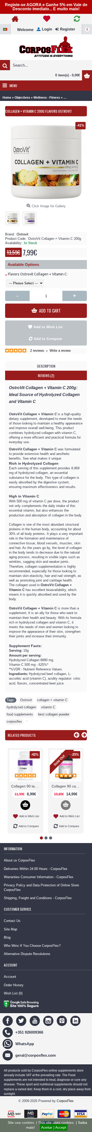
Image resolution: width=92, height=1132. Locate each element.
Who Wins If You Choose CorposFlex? (32, 946)
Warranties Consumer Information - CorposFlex (38, 877)
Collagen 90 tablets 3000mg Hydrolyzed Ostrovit (26, 786)
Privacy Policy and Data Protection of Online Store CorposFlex (41, 887)
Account (10, 977)
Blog (7, 937)
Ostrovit (22, 234)
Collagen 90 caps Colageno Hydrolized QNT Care (67, 786)
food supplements (20, 714)
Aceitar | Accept (53, 1127)
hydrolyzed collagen (21, 707)
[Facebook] (8, 1020)
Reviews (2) (46, 375)
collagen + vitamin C (52, 700)
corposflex (14, 721)
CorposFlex (65, 1101)
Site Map (10, 929)
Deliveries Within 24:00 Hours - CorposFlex (35, 869)
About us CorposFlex (19, 860)
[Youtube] (35, 1020)
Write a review (60, 350)
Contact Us (12, 921)
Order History (14, 985)
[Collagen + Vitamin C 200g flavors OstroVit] (13, 217)
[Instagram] (49, 1020)
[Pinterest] (62, 1020)
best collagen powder (53, 714)
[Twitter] (22, 1020)
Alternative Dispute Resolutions (27, 954)
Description (46, 366)
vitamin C (48, 707)
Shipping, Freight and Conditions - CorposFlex (38, 898)
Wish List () (13, 993)
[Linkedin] (76, 1020)
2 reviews (37, 350)
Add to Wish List (48, 327)
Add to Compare (48, 339)
